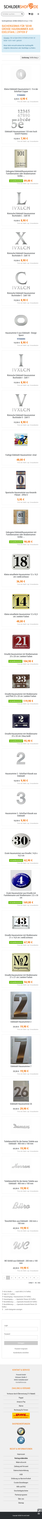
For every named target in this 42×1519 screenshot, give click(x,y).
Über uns (21, 1499)
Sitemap (21, 1503)
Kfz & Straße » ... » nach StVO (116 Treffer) (17, 1291)
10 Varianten (21, 339)
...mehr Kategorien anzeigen (12, 1309)
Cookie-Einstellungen (21, 1483)
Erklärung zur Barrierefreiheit (21, 1479)
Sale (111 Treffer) (9, 1294)
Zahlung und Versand (21, 1466)
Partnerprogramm (21, 1495)
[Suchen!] (22, 14)
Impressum (21, 1454)
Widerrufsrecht (21, 1462)
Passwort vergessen (21, 1349)
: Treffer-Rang (30, 58)
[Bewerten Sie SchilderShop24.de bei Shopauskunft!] (21, 1440)
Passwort (7, 1334)
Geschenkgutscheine (21, 1491)
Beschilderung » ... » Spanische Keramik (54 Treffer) (20, 1302)
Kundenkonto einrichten (21, 1353)
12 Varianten (21, 95)
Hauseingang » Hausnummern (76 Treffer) (17, 1297)
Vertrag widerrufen (21, 1458)
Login (6, 1325)
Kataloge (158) (27, 21)
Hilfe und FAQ (21, 1487)
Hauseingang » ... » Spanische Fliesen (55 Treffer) (19, 1299)
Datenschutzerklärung (21, 1470)
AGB (21, 1474)
